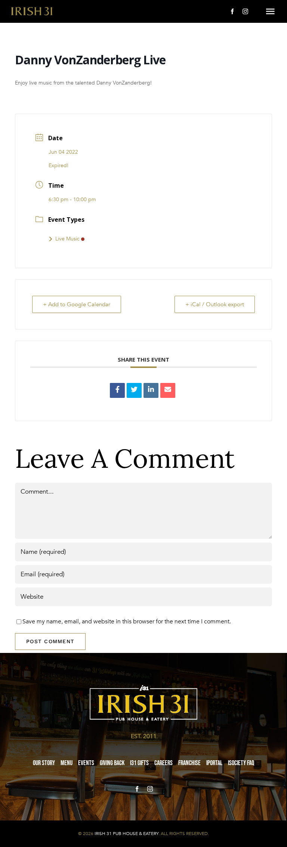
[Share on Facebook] (117, 390)
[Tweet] (134, 390)
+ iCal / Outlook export (214, 304)
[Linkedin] (151, 390)
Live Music (67, 238)
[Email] (167, 390)
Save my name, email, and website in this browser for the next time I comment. (126, 621)
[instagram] (245, 11)
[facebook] (232, 11)
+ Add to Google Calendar (76, 304)
